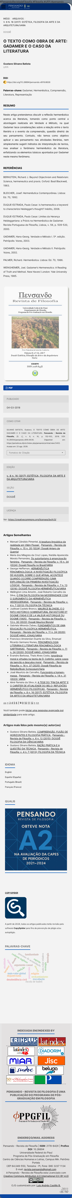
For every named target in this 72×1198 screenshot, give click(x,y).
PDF (10, 387)
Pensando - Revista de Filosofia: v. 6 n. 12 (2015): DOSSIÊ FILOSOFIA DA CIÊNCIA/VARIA (37, 738)
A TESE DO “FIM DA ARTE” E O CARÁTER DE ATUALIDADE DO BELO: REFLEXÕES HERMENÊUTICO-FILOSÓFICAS (39, 685)
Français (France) (13, 787)
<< (4, 702)
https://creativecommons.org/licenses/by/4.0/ (32, 519)
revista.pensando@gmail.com (40, 1169)
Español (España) (13, 777)
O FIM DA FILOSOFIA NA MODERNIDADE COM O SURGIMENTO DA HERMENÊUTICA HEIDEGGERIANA (39, 598)
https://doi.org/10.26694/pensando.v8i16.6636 (28, 82)
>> (37, 702)
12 (32, 702)
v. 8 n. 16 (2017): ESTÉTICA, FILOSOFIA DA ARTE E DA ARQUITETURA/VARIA (31, 24)
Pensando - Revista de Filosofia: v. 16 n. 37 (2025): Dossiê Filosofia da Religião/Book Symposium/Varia (39, 665)
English (8, 772)
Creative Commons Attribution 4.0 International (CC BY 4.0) (36, 1176)
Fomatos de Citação (19, 452)
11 (29, 702)
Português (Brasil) (13, 782)
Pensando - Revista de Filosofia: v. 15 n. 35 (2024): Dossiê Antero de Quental (38, 548)
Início (6, 18)
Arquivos (18, 18)
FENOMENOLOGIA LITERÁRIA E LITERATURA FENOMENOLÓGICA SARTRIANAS (35, 645)
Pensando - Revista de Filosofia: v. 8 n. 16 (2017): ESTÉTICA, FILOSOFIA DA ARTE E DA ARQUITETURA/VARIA (39, 692)
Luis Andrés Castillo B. (49, 1185)
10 (25, 702)
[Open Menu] (3, 6)
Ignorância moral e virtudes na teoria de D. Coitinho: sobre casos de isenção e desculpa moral (39, 659)
